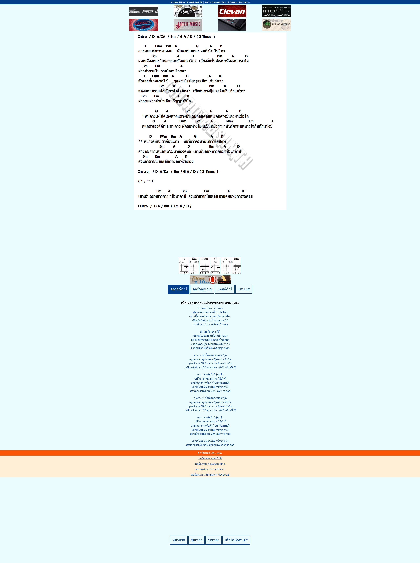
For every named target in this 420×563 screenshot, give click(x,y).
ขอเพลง (213, 540)
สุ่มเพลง (196, 540)
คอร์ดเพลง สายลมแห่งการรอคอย (210, 474)
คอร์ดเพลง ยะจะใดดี (210, 458)
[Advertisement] (210, 501)
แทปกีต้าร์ (224, 289)
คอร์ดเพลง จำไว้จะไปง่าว (210, 469)
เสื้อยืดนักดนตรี (236, 540)
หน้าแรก (178, 540)
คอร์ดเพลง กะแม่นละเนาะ (210, 463)
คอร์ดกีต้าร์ (178, 289)
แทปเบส (244, 289)
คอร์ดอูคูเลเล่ (202, 289)
